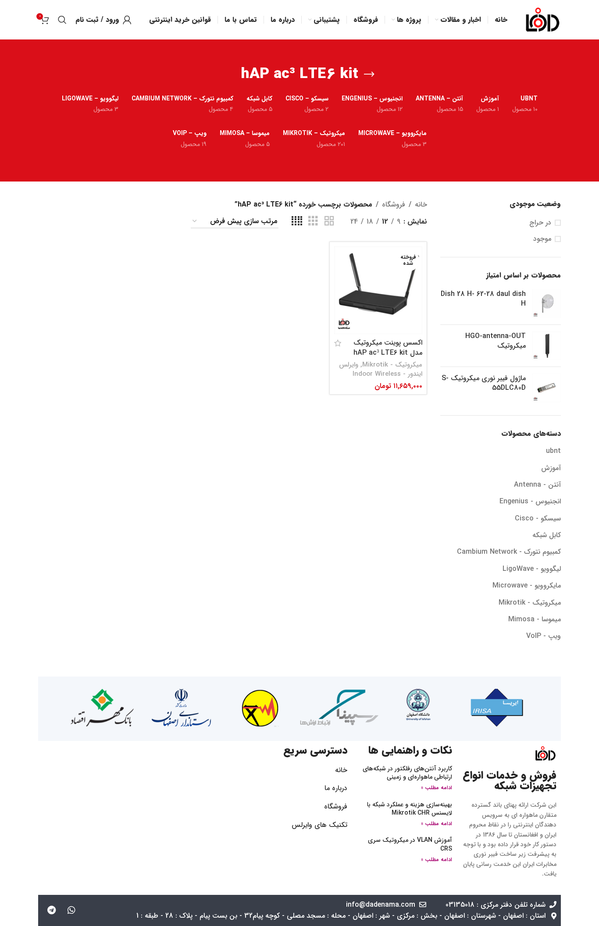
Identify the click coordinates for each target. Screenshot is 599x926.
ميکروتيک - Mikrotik (530, 602)
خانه (421, 204)
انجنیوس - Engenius (530, 501)
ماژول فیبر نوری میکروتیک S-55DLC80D (484, 383)
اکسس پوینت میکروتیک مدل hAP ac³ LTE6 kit (387, 347)
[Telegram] (52, 910)
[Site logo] (542, 19)
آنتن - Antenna (537, 484)
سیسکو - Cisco (538, 518)
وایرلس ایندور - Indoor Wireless (380, 369)
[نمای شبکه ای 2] (329, 221)
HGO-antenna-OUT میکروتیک (495, 341)
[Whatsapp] (71, 910)
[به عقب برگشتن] (369, 74)
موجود (542, 239)
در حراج (540, 223)
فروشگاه (393, 204)
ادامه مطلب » (436, 788)
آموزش (551, 468)
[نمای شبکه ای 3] (313, 221)
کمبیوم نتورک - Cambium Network (509, 551)
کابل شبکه (546, 535)
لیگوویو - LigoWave (532, 568)
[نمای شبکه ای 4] (297, 221)
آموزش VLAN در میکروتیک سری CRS (410, 844)
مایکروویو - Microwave (526, 585)
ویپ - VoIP (543, 635)
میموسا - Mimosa (534, 619)
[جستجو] (62, 19)
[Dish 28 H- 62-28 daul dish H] (546, 303)
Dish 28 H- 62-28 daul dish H (483, 299)
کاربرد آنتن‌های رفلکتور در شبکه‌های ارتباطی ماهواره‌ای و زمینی (407, 773)
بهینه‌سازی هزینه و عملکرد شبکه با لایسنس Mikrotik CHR (409, 809)
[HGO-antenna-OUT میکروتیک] (546, 345)
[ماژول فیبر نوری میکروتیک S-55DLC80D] (546, 388)
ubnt (553, 450)
